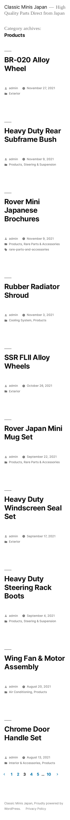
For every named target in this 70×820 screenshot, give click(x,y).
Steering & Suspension (40, 164)
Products (15, 164)
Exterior (14, 93)
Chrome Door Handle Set (27, 733)
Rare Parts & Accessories (42, 244)
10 (49, 774)
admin (13, 88)
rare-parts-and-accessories (29, 249)
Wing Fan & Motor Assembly (34, 662)
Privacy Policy (36, 809)
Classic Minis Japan (25, 7)
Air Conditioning (20, 692)
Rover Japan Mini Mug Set (33, 432)
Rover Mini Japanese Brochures (22, 210)
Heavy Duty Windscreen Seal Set (33, 508)
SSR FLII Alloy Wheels (27, 361)
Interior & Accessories (24, 763)
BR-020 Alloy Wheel (27, 64)
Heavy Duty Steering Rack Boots (28, 587)
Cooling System (20, 320)
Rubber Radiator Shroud (32, 291)
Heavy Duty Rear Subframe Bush (32, 135)
